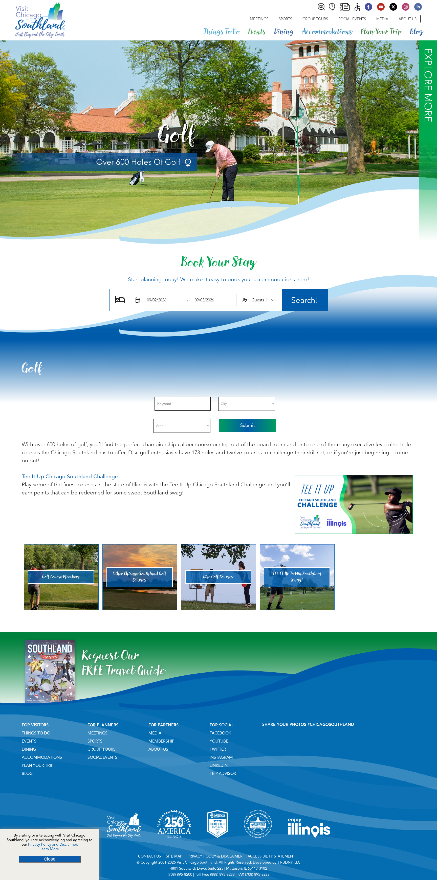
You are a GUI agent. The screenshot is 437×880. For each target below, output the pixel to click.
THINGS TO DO (36, 733)
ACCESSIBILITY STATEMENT (271, 856)
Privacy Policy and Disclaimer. (53, 844)
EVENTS (29, 741)
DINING (29, 749)
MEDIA (154, 733)
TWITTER (218, 749)
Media (382, 19)
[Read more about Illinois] (309, 844)
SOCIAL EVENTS (102, 757)
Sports (285, 19)
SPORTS (95, 741)
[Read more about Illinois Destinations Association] (217, 844)
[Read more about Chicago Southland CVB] (124, 844)
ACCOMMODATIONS (42, 757)
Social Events (352, 19)
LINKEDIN (219, 765)
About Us (408, 19)
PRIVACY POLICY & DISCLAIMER (215, 856)
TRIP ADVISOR (223, 773)
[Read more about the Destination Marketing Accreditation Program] (257, 844)
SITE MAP (174, 856)
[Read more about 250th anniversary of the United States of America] (174, 844)
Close (49, 859)
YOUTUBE (219, 741)
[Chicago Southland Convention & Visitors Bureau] (32, 19)
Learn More (49, 849)
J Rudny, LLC (288, 862)
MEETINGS (97, 733)
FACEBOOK (220, 733)
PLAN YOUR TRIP (37, 765)
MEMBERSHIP (161, 741)
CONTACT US (149, 856)
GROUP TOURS (102, 749)
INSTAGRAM (221, 757)
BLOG (27, 773)
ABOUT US (158, 749)
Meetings (259, 19)
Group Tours (315, 19)
